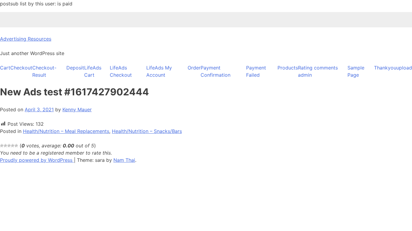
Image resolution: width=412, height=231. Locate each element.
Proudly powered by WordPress (37, 160)
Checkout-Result (44, 71)
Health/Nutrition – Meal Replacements (66, 131)
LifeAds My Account (159, 71)
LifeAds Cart (92, 71)
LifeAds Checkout (121, 71)
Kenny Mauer (77, 109)
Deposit (75, 68)
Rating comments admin (318, 71)
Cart (5, 68)
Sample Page (355, 71)
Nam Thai (124, 160)
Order (194, 68)
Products (287, 68)
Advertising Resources (25, 39)
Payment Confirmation (215, 71)
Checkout (21, 68)
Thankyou (385, 68)
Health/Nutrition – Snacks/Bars (147, 131)
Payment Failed (256, 71)
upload (404, 68)
